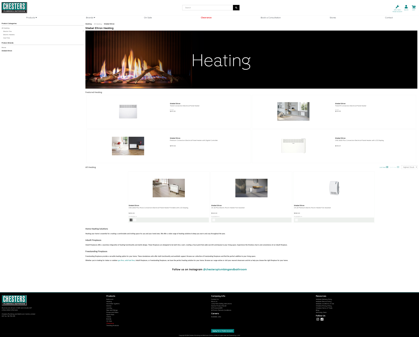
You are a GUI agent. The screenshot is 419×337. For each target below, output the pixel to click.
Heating (88, 24)
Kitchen (109, 306)
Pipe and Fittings (112, 310)
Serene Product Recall (218, 306)
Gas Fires (6, 38)
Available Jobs (216, 317)
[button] (396, 8)
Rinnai (4, 47)
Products (31, 17)
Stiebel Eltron (7, 51)
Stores (333, 17)
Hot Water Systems (112, 303)
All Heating (5, 28)
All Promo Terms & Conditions (221, 310)
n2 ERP (238, 335)
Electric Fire (7, 31)
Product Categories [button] (9, 23)
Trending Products (112, 325)
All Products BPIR (216, 308)
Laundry (109, 308)
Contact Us (215, 299)
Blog (317, 310)
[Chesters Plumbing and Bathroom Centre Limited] (52, 7)
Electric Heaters (9, 35)
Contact (389, 17)
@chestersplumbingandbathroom (225, 269)
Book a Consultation (271, 17)
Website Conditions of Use (325, 303)
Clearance (206, 17)
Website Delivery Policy (324, 299)
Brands (90, 17)
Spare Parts (110, 314)
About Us (214, 301)
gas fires (121, 260)
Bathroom (109, 299)
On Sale (148, 17)
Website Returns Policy (323, 301)
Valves (108, 317)
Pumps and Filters (112, 312)
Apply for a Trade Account (223, 331)
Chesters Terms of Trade (324, 308)
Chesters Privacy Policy (324, 306)
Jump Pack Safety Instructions (221, 303)
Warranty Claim (321, 312)
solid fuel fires (130, 260)
